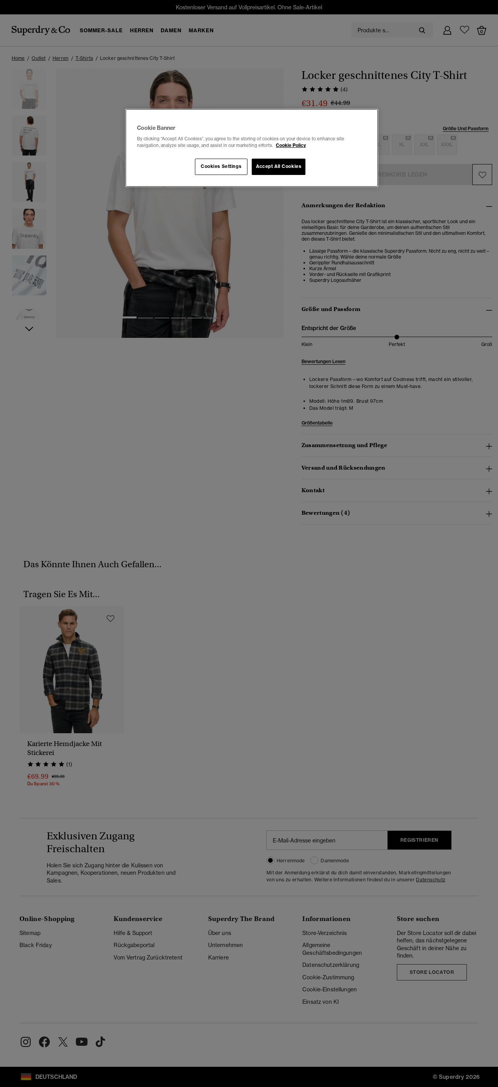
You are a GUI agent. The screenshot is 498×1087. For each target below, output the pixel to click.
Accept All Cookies (278, 166)
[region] (251, 148)
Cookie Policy (291, 145)
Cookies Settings (221, 166)
